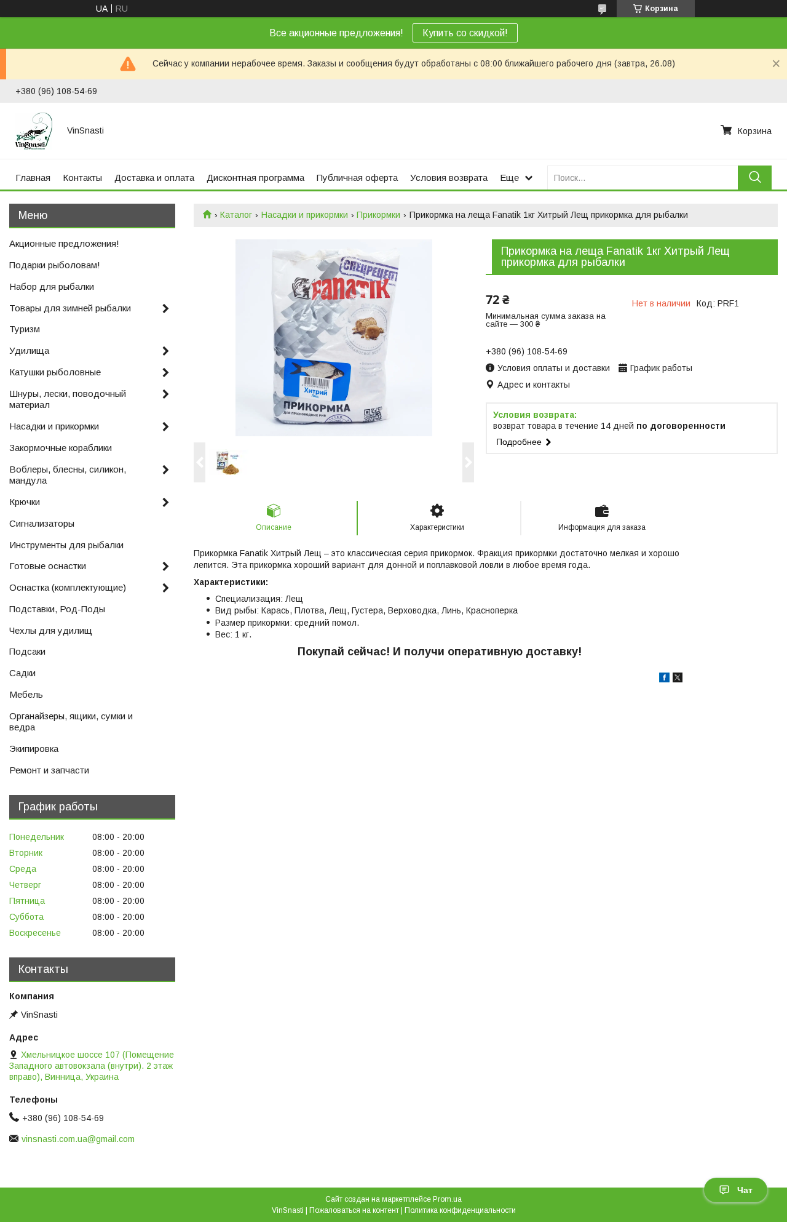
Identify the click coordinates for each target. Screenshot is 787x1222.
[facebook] (664, 679)
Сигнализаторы (41, 523)
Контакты (82, 177)
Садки (22, 673)
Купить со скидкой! (465, 33)
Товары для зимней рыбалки (70, 308)
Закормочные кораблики (60, 447)
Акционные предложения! (64, 243)
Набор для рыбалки (51, 286)
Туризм (24, 329)
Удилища (29, 350)
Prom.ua (447, 1199)
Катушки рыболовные (55, 372)
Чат (745, 1190)
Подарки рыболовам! (54, 265)
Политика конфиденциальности (460, 1210)
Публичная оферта (357, 177)
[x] (677, 679)
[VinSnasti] (33, 130)
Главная (32, 177)
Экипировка (33, 748)
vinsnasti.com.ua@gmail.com (78, 1139)
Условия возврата (449, 177)
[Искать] (755, 178)
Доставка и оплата (154, 177)
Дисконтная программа (255, 177)
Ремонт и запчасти (49, 770)
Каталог (236, 215)
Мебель (26, 694)
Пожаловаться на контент (354, 1210)
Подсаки (27, 651)
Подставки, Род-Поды (57, 609)
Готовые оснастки (47, 566)
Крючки (24, 502)
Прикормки (378, 215)
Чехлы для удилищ (50, 630)
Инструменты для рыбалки (66, 545)
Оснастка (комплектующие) (67, 587)
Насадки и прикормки (304, 215)
